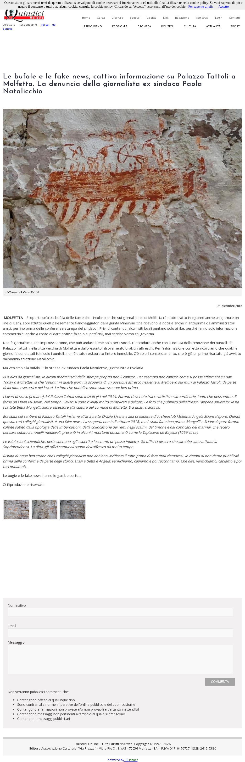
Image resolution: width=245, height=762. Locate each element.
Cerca (101, 17)
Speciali (135, 17)
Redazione (182, 17)
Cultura (190, 26)
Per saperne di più (200, 6)
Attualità (213, 26)
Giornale (117, 17)
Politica (167, 26)
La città (151, 17)
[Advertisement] (122, 560)
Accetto (223, 6)
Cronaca (144, 26)
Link (165, 17)
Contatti (234, 17)
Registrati (202, 17)
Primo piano (93, 26)
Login (218, 17)
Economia (119, 26)
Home (86, 17)
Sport (235, 26)
